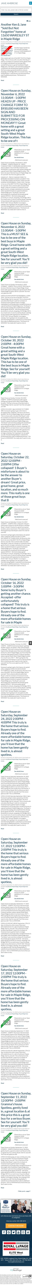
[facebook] (4, 1232)
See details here (5, 55)
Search (16, 14)
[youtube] (18, 1232)
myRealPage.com (16, 1270)
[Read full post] (7, 50)
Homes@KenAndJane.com (16, 1262)
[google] (9, 1232)
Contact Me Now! (16, 1226)
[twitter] (14, 1232)
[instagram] (23, 1232)
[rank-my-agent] (28, 1232)
